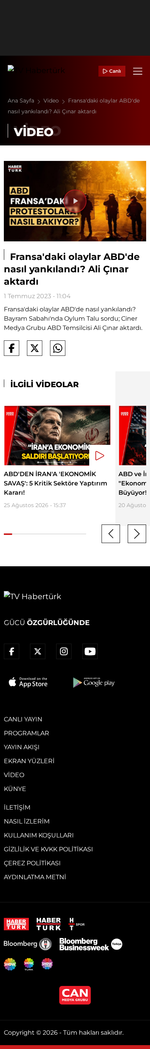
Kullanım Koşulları (39, 835)
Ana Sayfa (22, 100)
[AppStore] (28, 682)
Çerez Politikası (32, 863)
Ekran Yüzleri (29, 761)
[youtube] (90, 651)
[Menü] (137, 71)
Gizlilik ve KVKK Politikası (48, 849)
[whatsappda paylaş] (57, 348)
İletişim (17, 807)
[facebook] (11, 651)
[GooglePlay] (93, 682)
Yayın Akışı (22, 747)
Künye (15, 789)
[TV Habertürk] (36, 71)
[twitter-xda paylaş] (34, 348)
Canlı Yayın (23, 719)
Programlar (26, 733)
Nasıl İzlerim (27, 821)
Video (51, 100)
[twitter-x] (37, 651)
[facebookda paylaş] (11, 348)
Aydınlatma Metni (35, 877)
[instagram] (64, 651)
